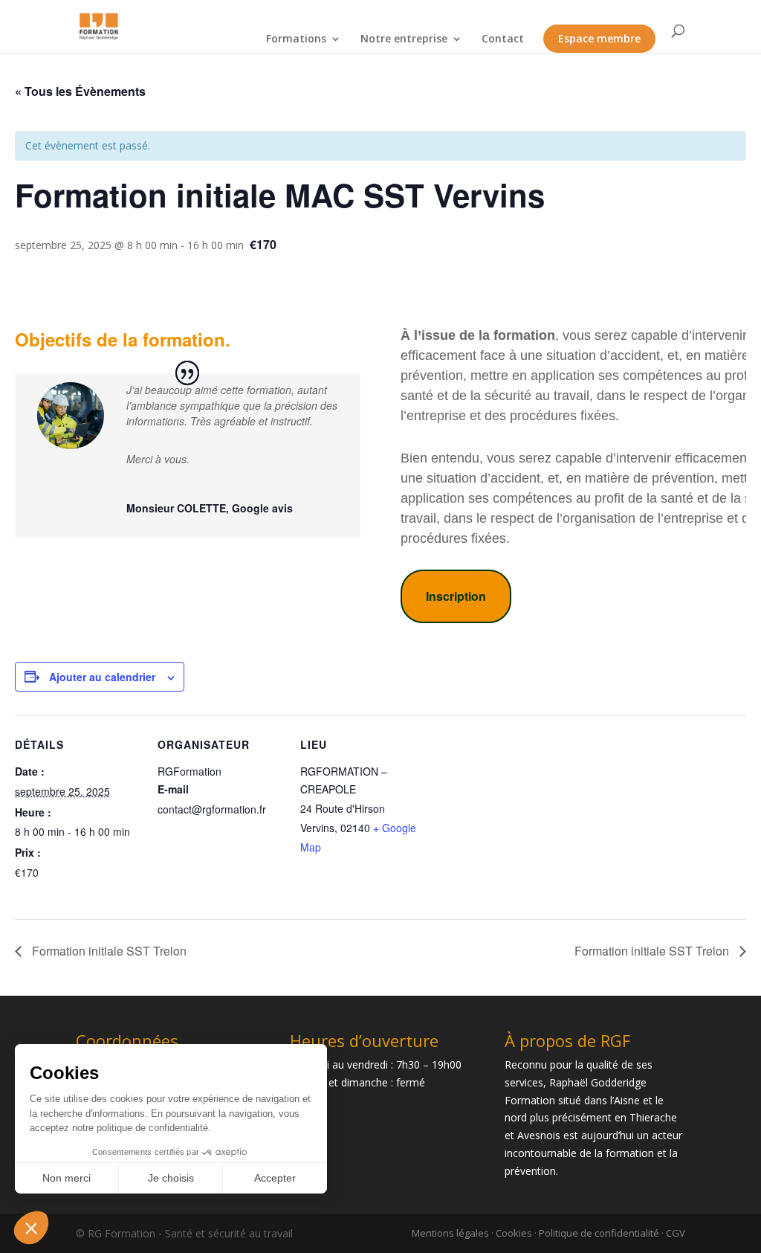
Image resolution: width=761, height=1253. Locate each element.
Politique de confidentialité (599, 1233)
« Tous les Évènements (80, 91)
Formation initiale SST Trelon (108, 950)
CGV (675, 1233)
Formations (296, 38)
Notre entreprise (403, 38)
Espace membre (599, 38)
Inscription (456, 596)
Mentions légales (450, 1233)
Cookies (514, 1233)
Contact (503, 38)
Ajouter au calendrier (102, 676)
